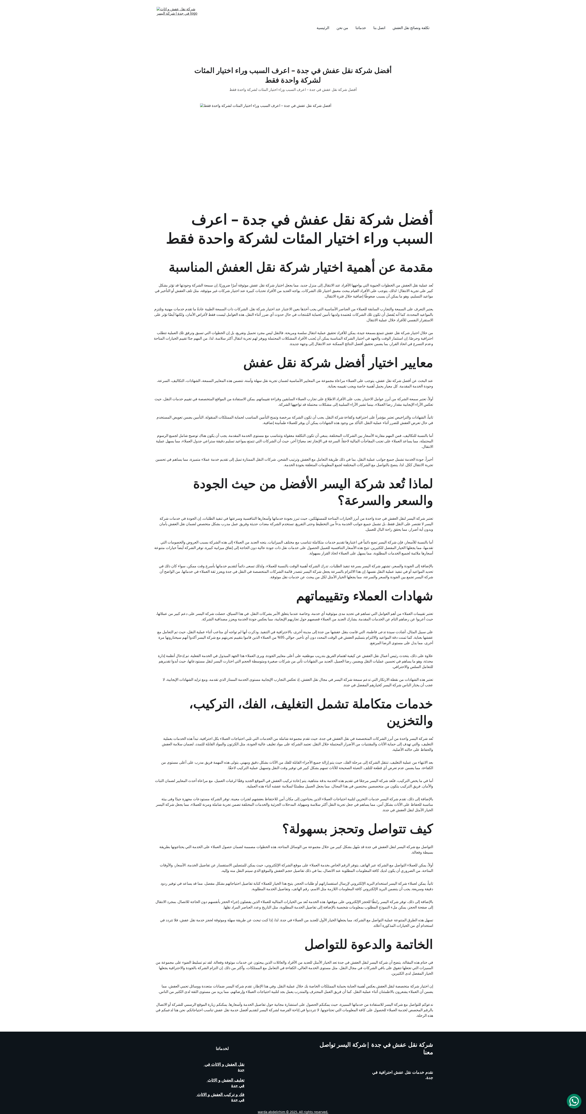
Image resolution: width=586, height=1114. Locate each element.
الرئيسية (323, 27)
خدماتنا (360, 27)
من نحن (342, 27)
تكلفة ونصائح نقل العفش (411, 27)
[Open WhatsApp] (574, 1101)
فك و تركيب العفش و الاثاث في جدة (220, 1097)
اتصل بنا (379, 27)
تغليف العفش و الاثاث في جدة (225, 1082)
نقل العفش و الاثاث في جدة (223, 1066)
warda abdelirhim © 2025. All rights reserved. (293, 1112)
